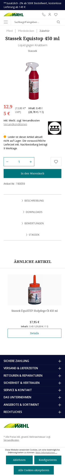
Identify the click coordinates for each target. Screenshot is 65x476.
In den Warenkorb (32, 173)
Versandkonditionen (15, 124)
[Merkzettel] (56, 14)
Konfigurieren (48, 460)
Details (34, 333)
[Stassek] (54, 127)
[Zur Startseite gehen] (13, 14)
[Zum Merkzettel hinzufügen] (56, 161)
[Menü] (5, 22)
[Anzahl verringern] (7, 161)
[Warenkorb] (60, 14)
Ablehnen (19, 460)
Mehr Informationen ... (46, 452)
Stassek (32, 51)
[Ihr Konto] (50, 14)
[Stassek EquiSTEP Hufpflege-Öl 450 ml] (34, 290)
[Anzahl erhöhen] (30, 161)
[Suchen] (58, 22)
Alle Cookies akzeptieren (33, 470)
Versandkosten (11, 440)
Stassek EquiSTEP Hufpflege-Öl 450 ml (34, 310)
